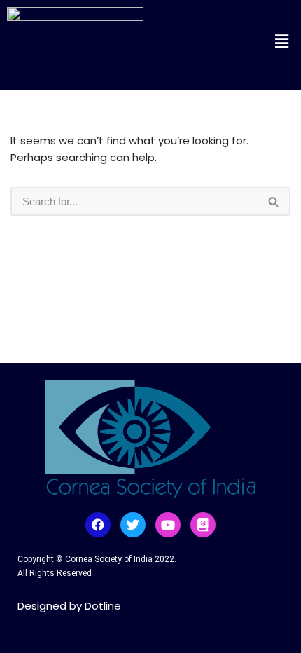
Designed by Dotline (69, 605)
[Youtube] (168, 524)
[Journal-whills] (203, 524)
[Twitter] (133, 524)
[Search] (274, 201)
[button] (241, 41)
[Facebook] (98, 524)
